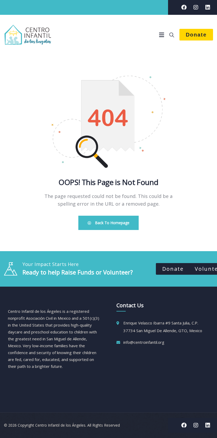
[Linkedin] (207, 7)
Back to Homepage (111, 222)
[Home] (28, 34)
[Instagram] (195, 7)
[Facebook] (184, 7)
